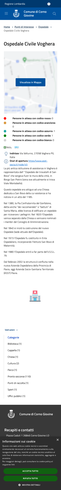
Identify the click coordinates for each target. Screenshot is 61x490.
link (13, 464)
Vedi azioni (10, 330)
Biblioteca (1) (14, 344)
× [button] (57, 440)
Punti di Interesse (24, 27)
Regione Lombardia (15, 4)
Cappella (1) (14, 350)
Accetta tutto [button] (30, 471)
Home (7, 27)
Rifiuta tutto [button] (30, 478)
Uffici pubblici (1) (16, 396)
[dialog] (30, 463)
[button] (30, 484)
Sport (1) (12, 389)
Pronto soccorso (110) (19, 376)
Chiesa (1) (13, 357)
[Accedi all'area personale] (49, 4)
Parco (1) (12, 370)
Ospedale (43, 27)
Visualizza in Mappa (30, 82)
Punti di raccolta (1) (18, 383)
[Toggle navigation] (6, 13)
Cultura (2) (13, 363)
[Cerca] (54, 14)
